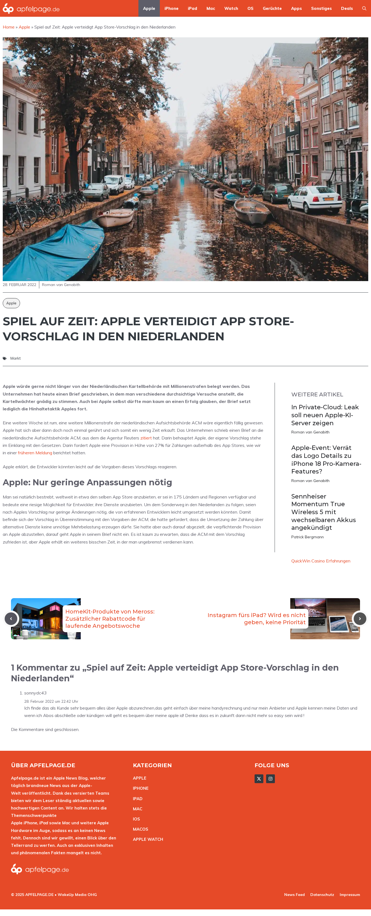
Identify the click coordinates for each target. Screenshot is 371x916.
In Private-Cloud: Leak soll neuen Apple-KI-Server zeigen (325, 415)
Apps (296, 8)
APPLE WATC (146, 839)
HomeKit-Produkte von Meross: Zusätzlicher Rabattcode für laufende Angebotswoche (110, 618)
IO (135, 819)
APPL (138, 778)
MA (136, 808)
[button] (364, 8)
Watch (231, 8)
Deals (347, 8)
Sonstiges (321, 8)
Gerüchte (272, 8)
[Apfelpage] (31, 8)
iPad (192, 8)
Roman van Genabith (310, 432)
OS (250, 8)
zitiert (146, 438)
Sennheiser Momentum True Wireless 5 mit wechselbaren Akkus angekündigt (323, 512)
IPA (136, 798)
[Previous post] (11, 618)
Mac (211, 8)
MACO (139, 829)
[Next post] (360, 618)
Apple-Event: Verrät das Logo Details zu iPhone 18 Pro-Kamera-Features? (326, 459)
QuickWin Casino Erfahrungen (320, 561)
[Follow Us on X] (259, 778)
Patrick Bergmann (307, 536)
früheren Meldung (35, 452)
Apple (149, 8)
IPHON (139, 788)
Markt (15, 358)
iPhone (171, 8)
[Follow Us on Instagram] (270, 778)
